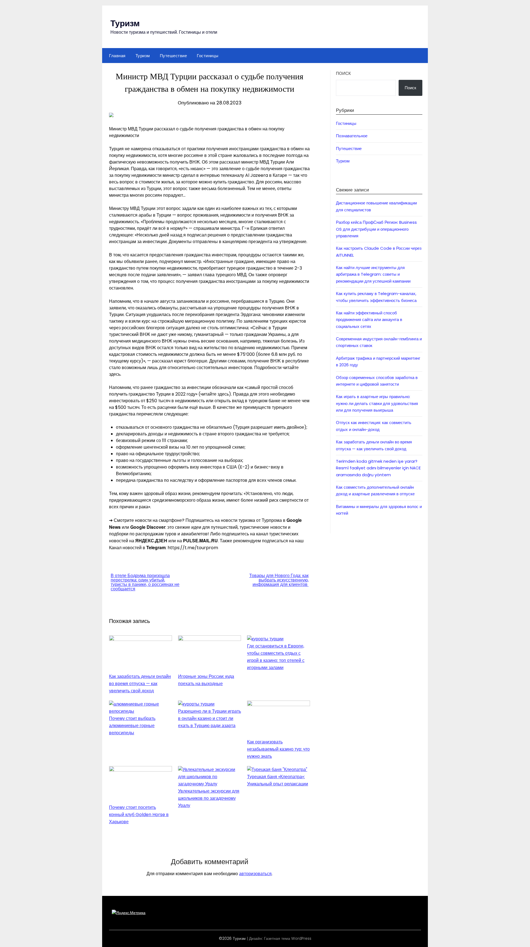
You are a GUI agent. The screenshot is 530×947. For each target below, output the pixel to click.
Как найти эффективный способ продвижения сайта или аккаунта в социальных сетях (369, 319)
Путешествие (173, 55)
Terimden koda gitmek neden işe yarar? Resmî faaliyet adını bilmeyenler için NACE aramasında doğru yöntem (378, 468)
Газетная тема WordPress (287, 938)
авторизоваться (255, 873)
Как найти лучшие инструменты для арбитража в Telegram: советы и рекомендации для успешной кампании (373, 274)
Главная (117, 55)
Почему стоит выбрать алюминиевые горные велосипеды (132, 725)
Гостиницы (208, 55)
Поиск (343, 73)
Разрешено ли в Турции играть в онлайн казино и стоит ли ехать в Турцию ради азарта (209, 718)
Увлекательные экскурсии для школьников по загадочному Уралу (208, 798)
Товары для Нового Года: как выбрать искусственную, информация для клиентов (279, 580)
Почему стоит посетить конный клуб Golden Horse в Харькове (139, 814)
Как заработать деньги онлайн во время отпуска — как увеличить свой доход (140, 683)
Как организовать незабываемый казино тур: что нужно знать (278, 749)
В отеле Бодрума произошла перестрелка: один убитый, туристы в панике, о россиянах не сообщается (145, 582)
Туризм (125, 23)
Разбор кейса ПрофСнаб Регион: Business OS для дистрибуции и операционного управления (376, 229)
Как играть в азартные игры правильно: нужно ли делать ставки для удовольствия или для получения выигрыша (377, 403)
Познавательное (351, 136)
